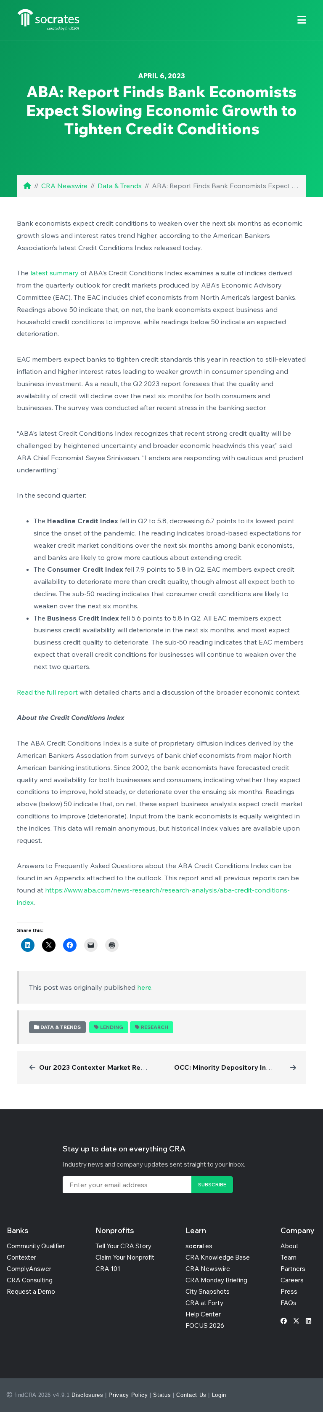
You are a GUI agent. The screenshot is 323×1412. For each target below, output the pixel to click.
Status (162, 1395)
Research (154, 1027)
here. (145, 987)
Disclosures (87, 1395)
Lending (111, 1027)
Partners (293, 1269)
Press (289, 1291)
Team (289, 1257)
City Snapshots (207, 1291)
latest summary (54, 273)
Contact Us (191, 1395)
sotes (198, 1246)
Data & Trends (120, 185)
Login (219, 1395)
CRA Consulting (30, 1280)
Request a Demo (31, 1291)
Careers (292, 1280)
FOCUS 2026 (204, 1325)
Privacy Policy (128, 1395)
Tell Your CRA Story (123, 1246)
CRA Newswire (64, 185)
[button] (301, 20)
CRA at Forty (204, 1303)
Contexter (21, 1257)
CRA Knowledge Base (217, 1257)
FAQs (289, 1303)
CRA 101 (107, 1269)
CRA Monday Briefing (216, 1280)
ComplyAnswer (29, 1269)
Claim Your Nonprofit (124, 1257)
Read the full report (47, 692)
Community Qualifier (36, 1246)
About (290, 1246)
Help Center (203, 1314)
